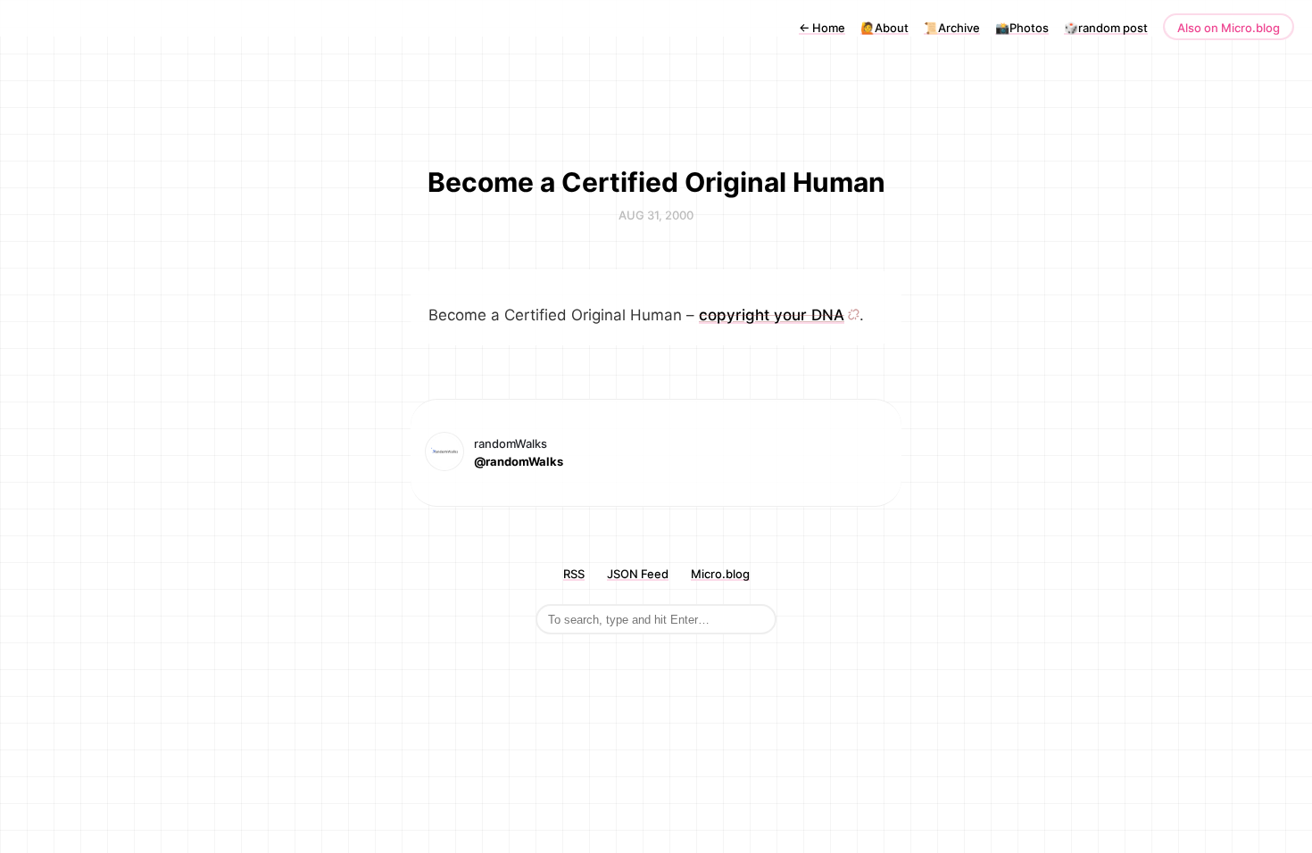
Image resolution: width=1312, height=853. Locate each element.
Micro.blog (720, 574)
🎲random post (1106, 28)
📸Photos (1022, 28)
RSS (574, 574)
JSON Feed (637, 574)
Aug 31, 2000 (656, 215)
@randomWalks (518, 461)
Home (822, 28)
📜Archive (952, 28)
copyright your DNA (771, 315)
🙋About (884, 28)
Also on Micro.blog (1228, 28)
